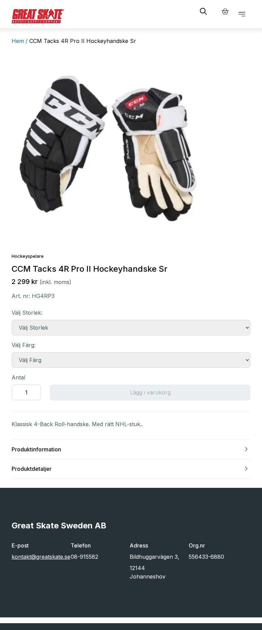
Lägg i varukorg (150, 392)
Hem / (20, 41)
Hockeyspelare (28, 256)
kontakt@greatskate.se (41, 556)
